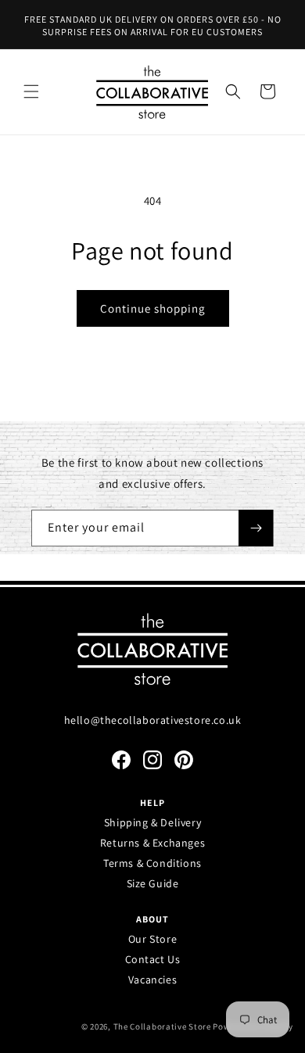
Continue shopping (153, 308)
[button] (31, 91)
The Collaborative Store (162, 1026)
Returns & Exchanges (152, 843)
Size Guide (153, 883)
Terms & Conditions (152, 863)
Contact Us (153, 959)
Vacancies (152, 979)
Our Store (152, 939)
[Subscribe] (256, 528)
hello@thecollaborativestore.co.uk (153, 720)
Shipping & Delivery (152, 822)
